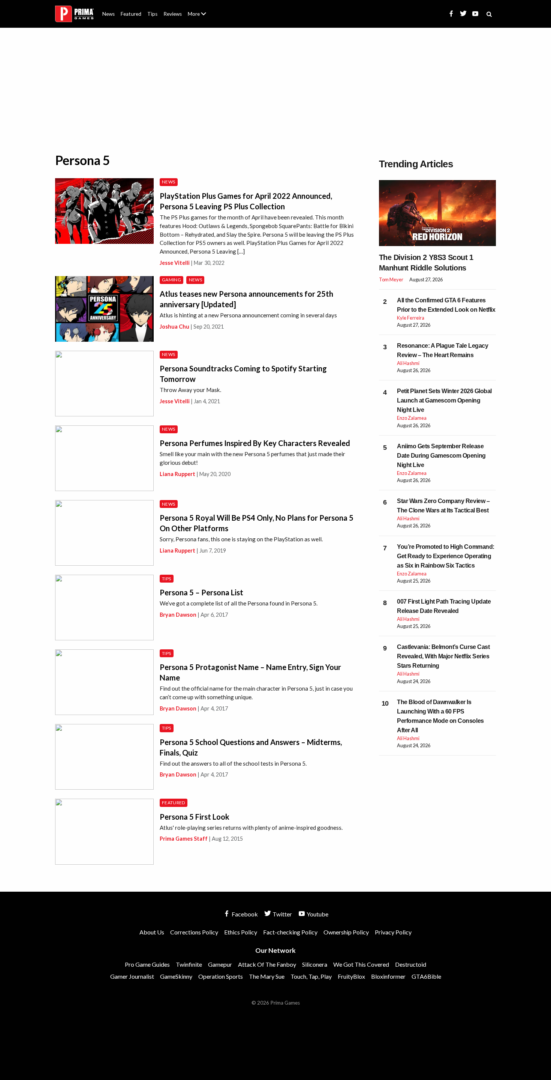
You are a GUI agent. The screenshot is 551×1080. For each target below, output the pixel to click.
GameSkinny (176, 976)
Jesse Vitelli (175, 263)
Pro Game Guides (147, 964)
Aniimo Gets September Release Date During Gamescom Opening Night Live (441, 455)
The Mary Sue (266, 976)
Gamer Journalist (132, 976)
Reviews (172, 14)
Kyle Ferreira (410, 318)
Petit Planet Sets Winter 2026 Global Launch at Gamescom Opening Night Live (444, 400)
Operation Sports (220, 976)
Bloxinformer (388, 976)
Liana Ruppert (177, 474)
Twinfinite (189, 964)
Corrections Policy (194, 932)
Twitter (281, 914)
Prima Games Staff (184, 838)
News (108, 14)
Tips (152, 14)
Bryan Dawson (178, 614)
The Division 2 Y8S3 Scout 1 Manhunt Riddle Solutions (426, 262)
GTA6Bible (426, 976)
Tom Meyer (391, 279)
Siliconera (314, 964)
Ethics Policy (240, 932)
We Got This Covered (361, 964)
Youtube (316, 914)
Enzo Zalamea (412, 418)
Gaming (171, 279)
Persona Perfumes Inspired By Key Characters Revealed (255, 443)
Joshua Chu (174, 326)
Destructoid (410, 964)
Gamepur (220, 964)
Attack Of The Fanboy (267, 964)
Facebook (244, 914)
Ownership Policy (346, 932)
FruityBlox (351, 976)
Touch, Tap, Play (311, 976)
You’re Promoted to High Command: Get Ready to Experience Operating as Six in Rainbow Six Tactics (445, 556)
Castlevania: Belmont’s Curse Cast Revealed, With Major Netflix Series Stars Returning (443, 656)
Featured (131, 14)
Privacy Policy (393, 932)
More (201, 17)
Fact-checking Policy (290, 932)
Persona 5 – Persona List (201, 592)
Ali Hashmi (408, 363)
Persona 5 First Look (194, 816)
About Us (198, 9)
